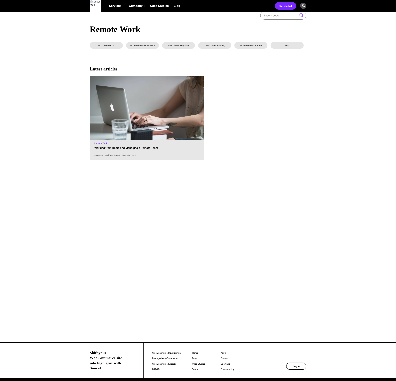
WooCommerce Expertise (251, 45)
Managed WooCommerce (165, 358)
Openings (225, 364)
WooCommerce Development (166, 353)
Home (195, 353)
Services (115, 6)
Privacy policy (227, 369)
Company (136, 6)
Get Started (285, 6)
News (287, 45)
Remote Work (100, 143)
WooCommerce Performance (142, 45)
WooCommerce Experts (164, 364)
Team (195, 369)
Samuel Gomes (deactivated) (107, 155)
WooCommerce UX (106, 45)
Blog (177, 6)
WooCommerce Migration (178, 45)
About (223, 353)
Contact (224, 358)
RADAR (156, 369)
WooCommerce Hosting (215, 45)
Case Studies (159, 6)
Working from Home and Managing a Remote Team (126, 147)
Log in (296, 366)
